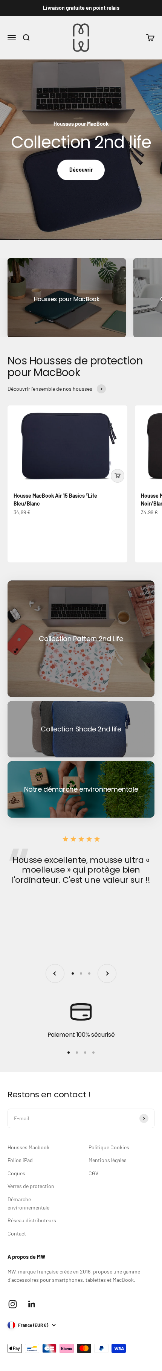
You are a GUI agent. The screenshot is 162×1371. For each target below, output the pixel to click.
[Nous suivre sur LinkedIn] (32, 1304)
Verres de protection (31, 1186)
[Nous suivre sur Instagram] (13, 1304)
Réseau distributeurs (32, 1220)
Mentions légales (108, 1160)
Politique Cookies (109, 1147)
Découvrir (81, 169)
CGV (93, 1173)
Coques (16, 1173)
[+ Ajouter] (117, 476)
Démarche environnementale (28, 1203)
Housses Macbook (28, 1147)
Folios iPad (20, 1160)
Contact (17, 1233)
